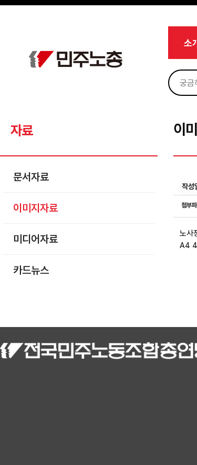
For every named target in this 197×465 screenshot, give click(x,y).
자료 (21, 130)
